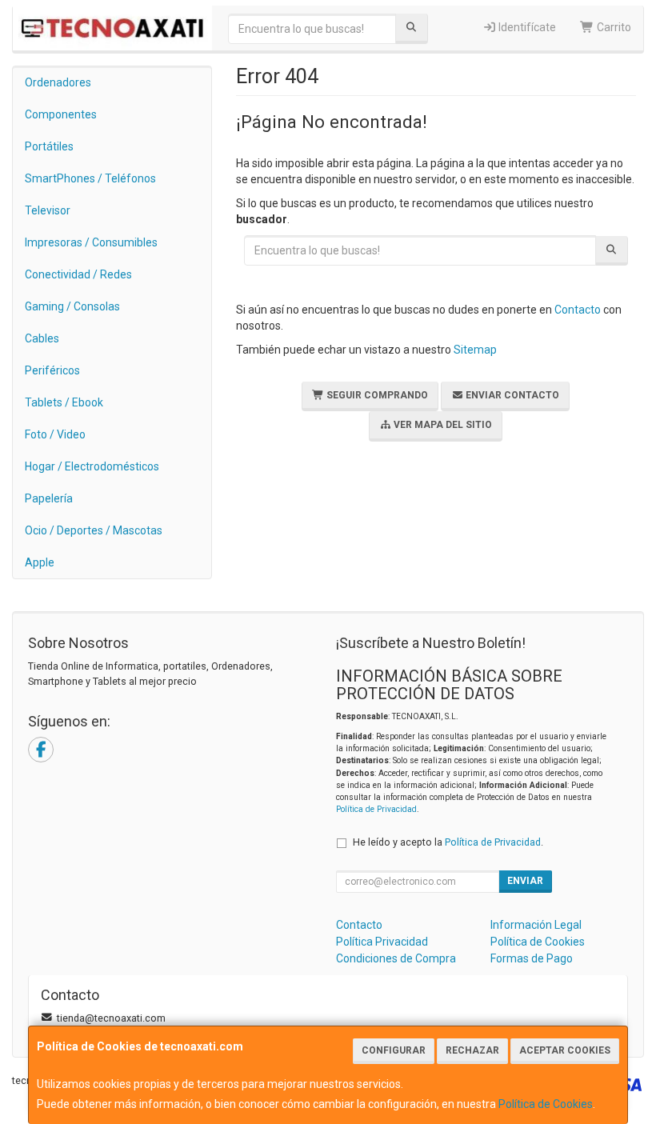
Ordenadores (58, 82)
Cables (42, 338)
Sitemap (475, 349)
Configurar (394, 1050)
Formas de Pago (531, 958)
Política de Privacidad (376, 809)
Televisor (47, 210)
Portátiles (49, 146)
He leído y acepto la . (448, 842)
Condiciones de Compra (396, 958)
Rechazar (472, 1050)
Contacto (577, 309)
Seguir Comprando (376, 395)
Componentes (61, 114)
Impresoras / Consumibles (91, 242)
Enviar (525, 880)
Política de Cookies (545, 1104)
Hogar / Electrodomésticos (92, 466)
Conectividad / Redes (78, 274)
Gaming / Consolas (72, 306)
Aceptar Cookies (564, 1050)
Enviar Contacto (511, 395)
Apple (39, 562)
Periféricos (52, 370)
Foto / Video (55, 434)
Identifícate (526, 27)
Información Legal (536, 924)
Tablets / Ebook (64, 402)
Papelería (49, 498)
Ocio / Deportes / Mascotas (93, 530)
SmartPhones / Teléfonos (90, 178)
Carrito (612, 27)
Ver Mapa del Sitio (441, 424)
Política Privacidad (382, 941)
